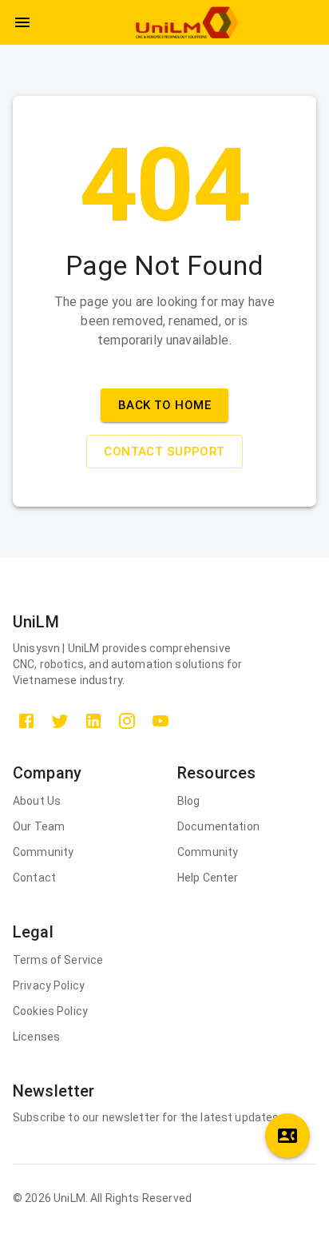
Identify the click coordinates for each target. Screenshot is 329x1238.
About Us (37, 800)
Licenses (36, 1036)
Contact (34, 877)
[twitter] (59, 720)
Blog (188, 800)
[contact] (287, 1135)
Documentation (218, 826)
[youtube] (160, 720)
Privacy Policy (49, 985)
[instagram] (127, 720)
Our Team (39, 826)
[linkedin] (93, 720)
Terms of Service (58, 959)
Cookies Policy (50, 1011)
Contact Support (164, 451)
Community (43, 852)
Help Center (208, 877)
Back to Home (164, 405)
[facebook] (26, 720)
